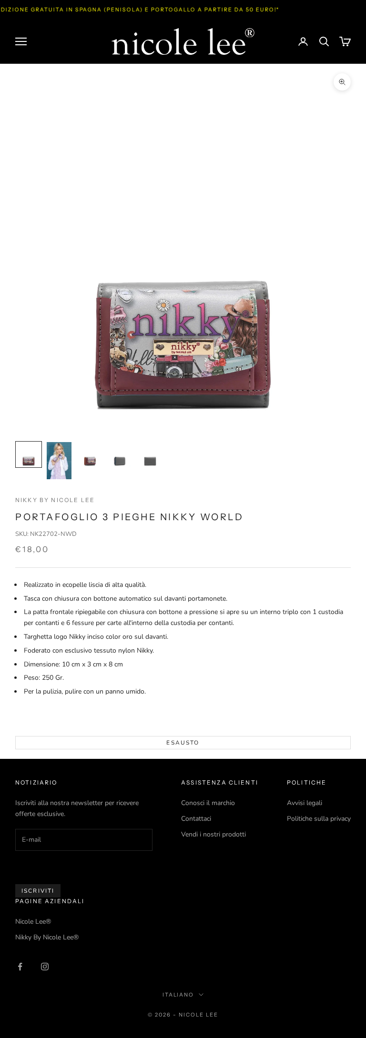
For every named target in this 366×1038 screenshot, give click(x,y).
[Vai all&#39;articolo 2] (59, 460)
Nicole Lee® (33, 921)
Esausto (182, 742)
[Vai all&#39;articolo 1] (28, 454)
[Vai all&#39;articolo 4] (120, 454)
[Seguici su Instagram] (45, 966)
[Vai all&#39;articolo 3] (89, 454)
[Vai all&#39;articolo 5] (150, 454)
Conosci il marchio (208, 802)
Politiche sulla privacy (319, 818)
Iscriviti (37, 891)
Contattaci (196, 818)
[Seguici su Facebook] (20, 966)
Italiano (178, 994)
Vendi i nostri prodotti (213, 834)
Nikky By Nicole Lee (55, 500)
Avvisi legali (304, 802)
